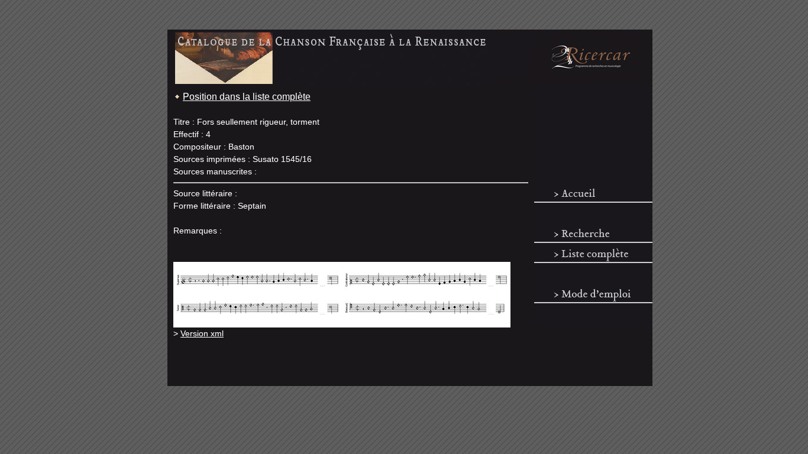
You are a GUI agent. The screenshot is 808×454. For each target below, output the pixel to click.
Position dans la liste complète (247, 97)
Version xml (202, 333)
